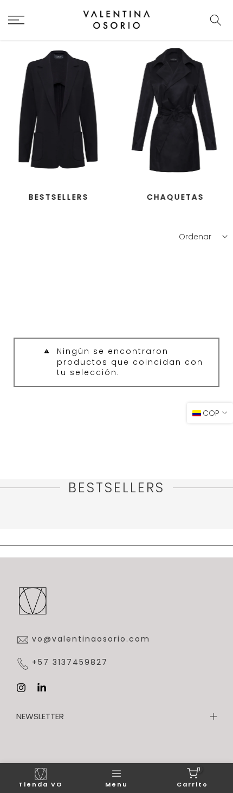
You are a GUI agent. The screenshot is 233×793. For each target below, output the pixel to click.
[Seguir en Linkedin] (42, 687)
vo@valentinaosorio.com (91, 639)
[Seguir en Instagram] (21, 687)
